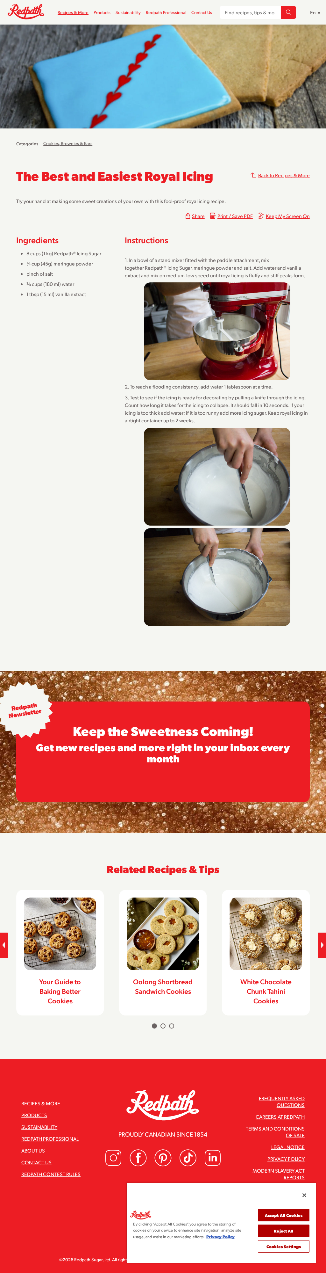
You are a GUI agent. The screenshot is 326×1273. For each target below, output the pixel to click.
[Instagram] (113, 1164)
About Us (33, 1150)
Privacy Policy (286, 1158)
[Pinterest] (163, 1164)
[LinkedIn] (212, 1164)
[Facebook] (138, 1164)
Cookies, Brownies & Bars (67, 143)
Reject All (283, 1230)
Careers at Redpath (280, 1116)
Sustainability (128, 12)
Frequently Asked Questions (282, 1101)
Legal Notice (288, 1147)
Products (102, 12)
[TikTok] (187, 1164)
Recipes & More (73, 12)
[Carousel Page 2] (163, 1026)
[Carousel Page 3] (171, 1026)
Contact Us (201, 12)
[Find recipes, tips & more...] (288, 12)
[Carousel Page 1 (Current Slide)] (154, 1026)
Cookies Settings (283, 1246)
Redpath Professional (166, 12)
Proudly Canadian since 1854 (162, 1134)
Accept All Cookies (283, 1215)
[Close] (304, 1195)
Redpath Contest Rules (51, 1174)
